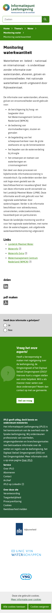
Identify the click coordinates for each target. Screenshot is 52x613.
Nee (10, 330)
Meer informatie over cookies (26, 599)
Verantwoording (11, 493)
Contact (7, 476)
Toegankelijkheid (12, 497)
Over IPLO (27, 460)
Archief (7, 480)
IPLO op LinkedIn (13, 484)
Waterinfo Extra (17, 253)
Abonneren (9, 472)
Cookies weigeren (39, 606)
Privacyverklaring (12, 501)
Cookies (7, 505)
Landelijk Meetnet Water (20, 244)
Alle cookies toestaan (14, 606)
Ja (9, 325)
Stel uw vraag (25, 400)
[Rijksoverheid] (26, 529)
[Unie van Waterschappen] (26, 553)
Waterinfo (14, 248)
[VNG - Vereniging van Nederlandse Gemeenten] (26, 577)
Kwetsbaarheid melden (15, 509)
